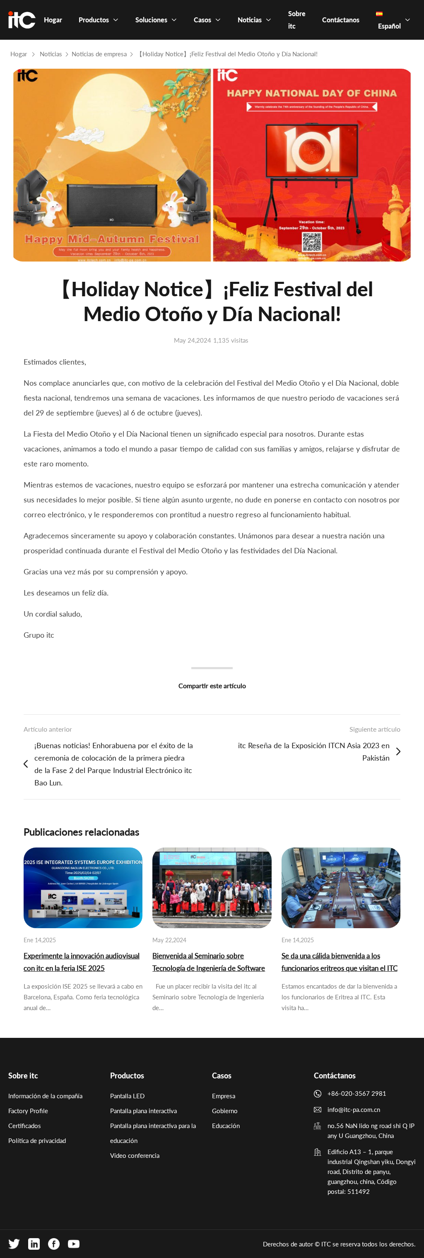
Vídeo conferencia (134, 1155)
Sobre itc (23, 1075)
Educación (226, 1125)
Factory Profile (28, 1110)
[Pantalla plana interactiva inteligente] (22, 20)
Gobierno (225, 1110)
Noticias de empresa (99, 54)
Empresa (223, 1096)
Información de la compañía (45, 1096)
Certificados (24, 1125)
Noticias (51, 54)
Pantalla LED (127, 1096)
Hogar (18, 54)
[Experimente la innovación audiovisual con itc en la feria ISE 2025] (83, 887)
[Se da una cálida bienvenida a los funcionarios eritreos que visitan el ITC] (341, 887)
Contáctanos (335, 1075)
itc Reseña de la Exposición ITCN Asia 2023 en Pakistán (314, 751)
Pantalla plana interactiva (143, 1110)
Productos (127, 1075)
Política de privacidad (37, 1140)
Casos (221, 1075)
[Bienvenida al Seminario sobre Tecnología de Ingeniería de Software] (211, 887)
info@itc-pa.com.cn (354, 1109)
